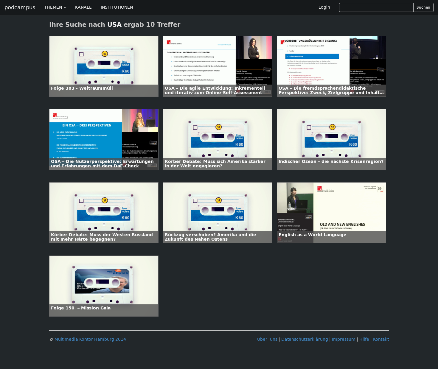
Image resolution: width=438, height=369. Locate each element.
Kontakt (381, 339)
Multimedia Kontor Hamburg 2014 (90, 339)
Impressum (343, 339)
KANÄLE (83, 7)
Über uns (267, 339)
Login (324, 7)
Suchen (423, 7)
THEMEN (53, 7)
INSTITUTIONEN (117, 7)
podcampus (19, 7)
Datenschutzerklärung (304, 339)
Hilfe (364, 339)
